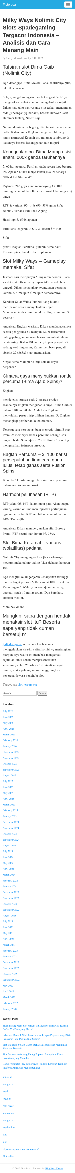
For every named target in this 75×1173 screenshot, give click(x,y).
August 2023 (9, 915)
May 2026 (8, 723)
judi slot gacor (12, 644)
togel (5, 1091)
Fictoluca (9, 4)
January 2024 (10, 886)
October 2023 (10, 904)
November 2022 (11, 968)
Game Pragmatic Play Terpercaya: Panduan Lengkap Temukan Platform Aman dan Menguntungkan (35, 1065)
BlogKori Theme (54, 1168)
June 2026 (8, 717)
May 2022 (8, 985)
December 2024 (11, 822)
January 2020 (10, 1009)
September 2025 (11, 769)
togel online (9, 1127)
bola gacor (8, 1105)
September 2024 (11, 839)
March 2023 (9, 944)
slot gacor (8, 1084)
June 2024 (8, 857)
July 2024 (8, 851)
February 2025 (10, 810)
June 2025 (8, 787)
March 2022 (9, 997)
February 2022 (10, 1003)
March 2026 (9, 734)
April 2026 (8, 728)
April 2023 (8, 938)
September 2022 (11, 979)
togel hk (7, 1098)
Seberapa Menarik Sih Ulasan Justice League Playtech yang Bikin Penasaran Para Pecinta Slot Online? (37, 1037)
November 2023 (11, 898)
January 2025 (10, 816)
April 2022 (8, 991)
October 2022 (10, 974)
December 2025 (11, 752)
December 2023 (11, 892)
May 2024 (8, 863)
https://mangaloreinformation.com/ (21, 1149)
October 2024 (10, 833)
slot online (8, 1113)
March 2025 (9, 804)
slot (5, 1134)
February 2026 (10, 740)
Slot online (8, 1156)
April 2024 (8, 868)
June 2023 (8, 927)
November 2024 (11, 828)
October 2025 (10, 763)
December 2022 (11, 962)
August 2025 (9, 775)
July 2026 (8, 711)
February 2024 (10, 880)
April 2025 (8, 798)
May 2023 (8, 933)
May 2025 (8, 793)
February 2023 (10, 950)
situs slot (7, 1077)
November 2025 (11, 758)
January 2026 (10, 746)
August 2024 (9, 845)
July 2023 (8, 921)
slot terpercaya (27, 684)
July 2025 (8, 781)
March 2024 (9, 874)
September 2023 (11, 909)
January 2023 (10, 956)
